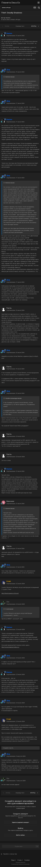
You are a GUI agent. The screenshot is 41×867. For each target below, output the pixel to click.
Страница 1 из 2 (20, 26)
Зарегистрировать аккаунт (20, 822)
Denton (8, 17)
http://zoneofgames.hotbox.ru (10, 647)
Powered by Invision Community (20, 864)
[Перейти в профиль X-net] (3, 582)
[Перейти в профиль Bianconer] (3, 502)
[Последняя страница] (38, 26)
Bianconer (10, 501)
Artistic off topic (15, 19)
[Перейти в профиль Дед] (3, 71)
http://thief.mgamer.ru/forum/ (10, 593)
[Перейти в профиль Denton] (3, 34)
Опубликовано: (15, 35)
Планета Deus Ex (10, 2)
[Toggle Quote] (4, 77)
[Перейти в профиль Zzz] (3, 603)
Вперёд (33, 26)
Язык (13, 860)
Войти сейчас (20, 835)
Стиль (19, 860)
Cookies (27, 860)
